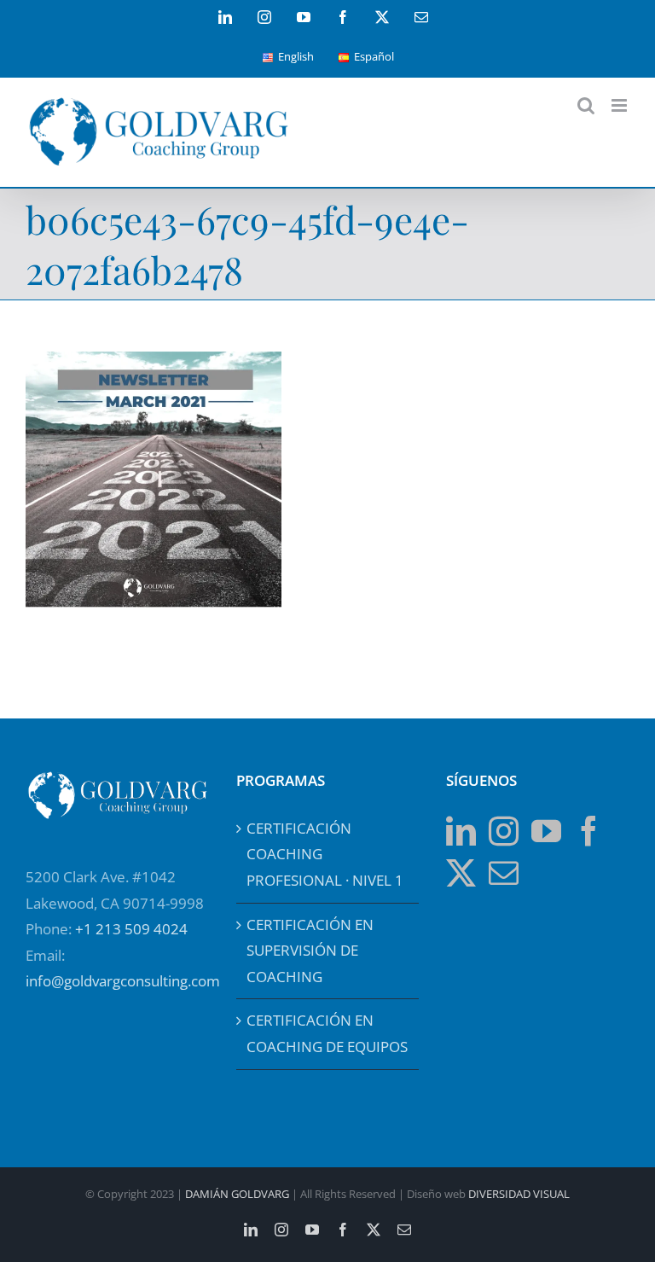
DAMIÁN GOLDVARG (237, 1193)
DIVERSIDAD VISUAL (519, 1193)
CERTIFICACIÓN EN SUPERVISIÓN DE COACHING (310, 950)
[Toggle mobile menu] (620, 105)
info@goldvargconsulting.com (123, 981)
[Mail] (504, 872)
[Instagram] (504, 831)
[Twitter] (461, 872)
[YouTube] (546, 831)
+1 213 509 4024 (131, 929)
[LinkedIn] (461, 831)
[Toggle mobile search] (585, 105)
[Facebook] (589, 831)
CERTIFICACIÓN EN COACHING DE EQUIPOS (327, 1033)
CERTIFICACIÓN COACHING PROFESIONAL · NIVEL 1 (324, 854)
